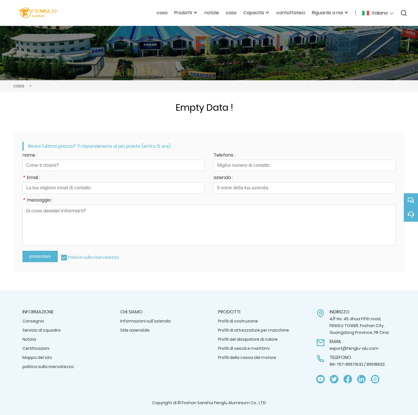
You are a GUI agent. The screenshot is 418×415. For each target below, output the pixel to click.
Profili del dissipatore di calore (248, 339)
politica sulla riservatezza (48, 366)
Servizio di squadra (41, 330)
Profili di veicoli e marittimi (244, 348)
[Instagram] (375, 379)
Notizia (29, 339)
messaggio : (37, 200)
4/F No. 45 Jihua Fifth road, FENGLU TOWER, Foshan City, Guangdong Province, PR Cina (359, 325)
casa (18, 86)
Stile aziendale (135, 330)
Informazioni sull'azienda (145, 321)
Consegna (33, 321)
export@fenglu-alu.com (354, 348)
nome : (29, 155)
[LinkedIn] (361, 379)
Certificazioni (35, 348)
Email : (31, 178)
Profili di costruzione (238, 321)
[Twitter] (334, 379)
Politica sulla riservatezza (93, 257)
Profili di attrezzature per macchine (253, 330)
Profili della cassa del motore (247, 357)
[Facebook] (347, 379)
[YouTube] (320, 379)
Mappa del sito (37, 357)
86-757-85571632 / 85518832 (357, 364)
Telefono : (224, 155)
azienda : (223, 178)
